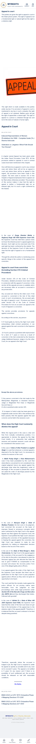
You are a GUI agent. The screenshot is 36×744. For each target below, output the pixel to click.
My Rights (18, 684)
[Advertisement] (18, 44)
